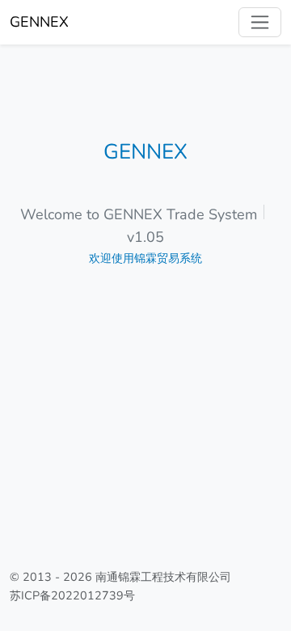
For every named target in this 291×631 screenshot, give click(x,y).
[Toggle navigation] (259, 22)
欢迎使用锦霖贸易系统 (145, 258)
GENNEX (39, 22)
